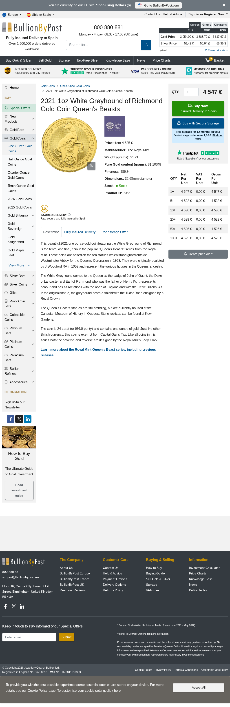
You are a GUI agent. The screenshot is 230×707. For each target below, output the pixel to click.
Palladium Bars (14, 357)
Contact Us (110, 568)
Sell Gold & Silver (158, 579)
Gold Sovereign (15, 226)
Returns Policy (113, 590)
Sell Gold (44, 60)
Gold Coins (48, 86)
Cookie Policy (143, 670)
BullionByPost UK (72, 584)
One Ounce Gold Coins (75, 86)
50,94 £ (205, 43)
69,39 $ (221, 43)
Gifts (13, 293)
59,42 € (189, 43)
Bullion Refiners (11, 371)
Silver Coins (18, 284)
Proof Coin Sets (14, 303)
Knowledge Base (118, 60)
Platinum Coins (13, 344)
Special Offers (19, 108)
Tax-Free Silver (88, 60)
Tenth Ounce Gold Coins (21, 188)
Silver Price (169, 43)
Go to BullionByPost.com (161, 5)
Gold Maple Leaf (16, 252)
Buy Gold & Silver (18, 60)
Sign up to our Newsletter (14, 404)
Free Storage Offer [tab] (114, 232)
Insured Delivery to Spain (198, 108)
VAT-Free (152, 590)
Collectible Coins (14, 317)
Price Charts (197, 573)
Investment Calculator (204, 568)
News (141, 60)
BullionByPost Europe (75, 573)
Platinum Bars (13, 330)
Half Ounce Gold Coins (20, 161)
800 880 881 (11, 572)
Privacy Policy (163, 670)
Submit (66, 637)
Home (14, 87)
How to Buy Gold (19, 456)
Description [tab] (51, 232)
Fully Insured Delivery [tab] (80, 232)
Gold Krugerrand (16, 239)
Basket (217, 59)
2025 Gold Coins (20, 207)
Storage (64, 60)
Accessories (18, 382)
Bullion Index (198, 590)
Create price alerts (217, 50)
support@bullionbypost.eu (20, 577)
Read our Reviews (73, 590)
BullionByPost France (75, 579)
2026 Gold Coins (20, 199)
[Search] (146, 45)
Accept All (199, 687)
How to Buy (154, 568)
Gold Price (168, 36)
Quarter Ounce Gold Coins (18, 175)
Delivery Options (114, 584)
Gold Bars (16, 130)
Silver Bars (17, 276)
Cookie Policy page (42, 690)
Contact (152, 14)
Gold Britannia (18, 215)
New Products (11, 118)
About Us (66, 568)
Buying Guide (155, 573)
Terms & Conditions (186, 670)
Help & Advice (172, 14)
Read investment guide (19, 490)
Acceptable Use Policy (214, 670)
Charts (162, 60)
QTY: (176, 92)
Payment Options (115, 579)
